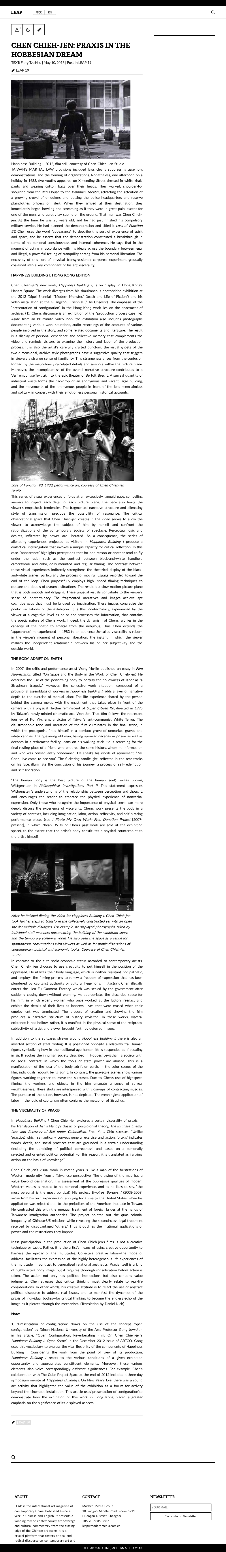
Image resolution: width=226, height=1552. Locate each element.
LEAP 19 (84, 62)
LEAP (16, 12)
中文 (39, 12)
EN (50, 12)
